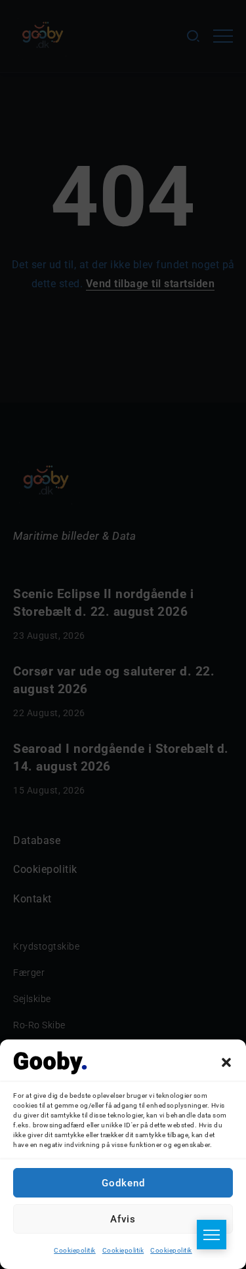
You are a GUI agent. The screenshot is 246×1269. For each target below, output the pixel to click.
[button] (226, 1062)
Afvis (123, 1219)
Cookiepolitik (75, 1250)
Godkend (123, 1183)
